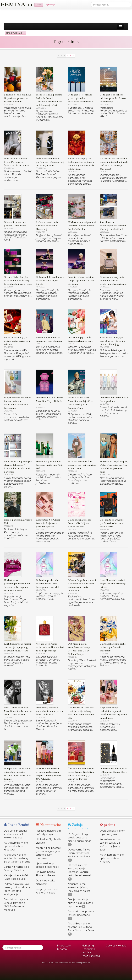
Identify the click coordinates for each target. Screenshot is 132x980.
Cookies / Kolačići (116, 945)
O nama (62, 949)
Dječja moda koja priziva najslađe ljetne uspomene (80, 903)
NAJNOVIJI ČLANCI (15, 33)
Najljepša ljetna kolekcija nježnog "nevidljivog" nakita (79, 887)
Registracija (50, 5)
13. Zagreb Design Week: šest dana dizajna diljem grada (79, 838)
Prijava (39, 5)
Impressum (64, 945)
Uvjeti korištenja (91, 955)
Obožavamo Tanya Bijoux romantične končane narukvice (79, 853)
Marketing (87, 945)
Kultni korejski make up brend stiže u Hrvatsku (16, 846)
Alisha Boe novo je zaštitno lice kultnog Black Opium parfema (17, 858)
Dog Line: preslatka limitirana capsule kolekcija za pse (15, 834)
